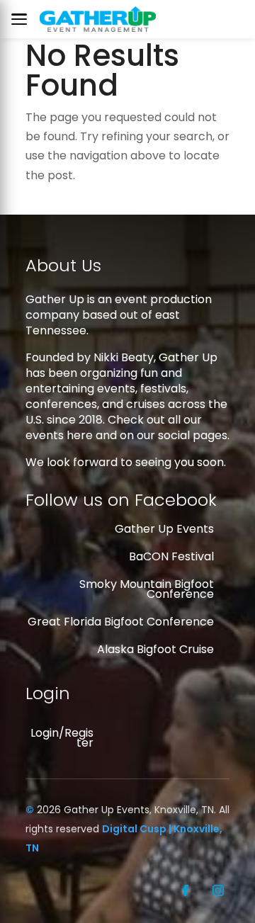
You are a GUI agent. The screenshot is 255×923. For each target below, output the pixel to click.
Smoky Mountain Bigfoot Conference (146, 589)
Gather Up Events (164, 529)
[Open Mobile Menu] (22, 19)
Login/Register (62, 738)
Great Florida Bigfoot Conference (121, 621)
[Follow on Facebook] (185, 890)
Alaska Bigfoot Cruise (155, 649)
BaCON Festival (171, 556)
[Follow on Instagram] (218, 890)
